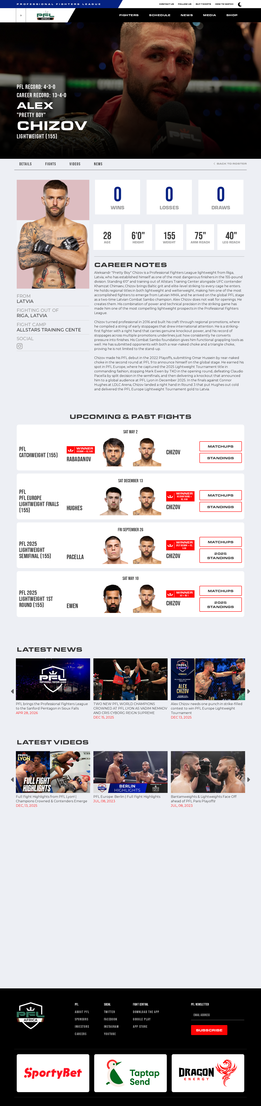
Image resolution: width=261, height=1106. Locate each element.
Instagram (111, 1026)
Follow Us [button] (184, 4)
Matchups (220, 446)
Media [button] (209, 15)
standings (220, 458)
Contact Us (166, 4)
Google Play (142, 1019)
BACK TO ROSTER (231, 163)
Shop (232, 15)
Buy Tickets (203, 4)
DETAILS (25, 164)
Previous (12, 691)
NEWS (98, 164)
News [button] (187, 15)
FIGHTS (50, 164)
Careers (81, 1034)
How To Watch (224, 4)
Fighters (129, 15)
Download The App (146, 1012)
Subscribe (209, 1030)
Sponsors (81, 1019)
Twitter (109, 1012)
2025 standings (220, 555)
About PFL (82, 1012)
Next (248, 691)
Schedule (159, 15)
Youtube (110, 1034)
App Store (140, 1026)
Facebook (111, 1019)
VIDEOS (75, 164)
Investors (82, 1026)
